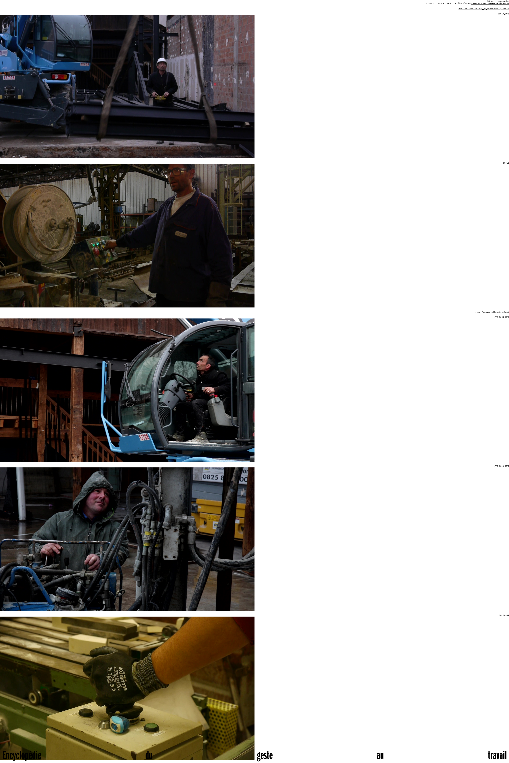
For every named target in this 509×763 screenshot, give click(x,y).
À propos (480, 3)
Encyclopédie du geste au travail (254, 758)
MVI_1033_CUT (501, 317)
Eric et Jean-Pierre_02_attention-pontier (483, 9)
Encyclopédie (497, 3)
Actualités (444, 3)
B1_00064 (504, 615)
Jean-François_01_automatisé (492, 312)
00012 (506, 163)
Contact (429, 3)
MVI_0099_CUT (501, 466)
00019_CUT (503, 14)
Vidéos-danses (463, 3)
